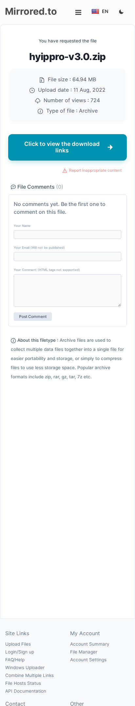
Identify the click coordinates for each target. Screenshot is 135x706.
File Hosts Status (23, 683)
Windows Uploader (25, 667)
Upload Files (18, 644)
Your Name (22, 225)
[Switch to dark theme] (121, 12)
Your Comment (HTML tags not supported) (47, 270)
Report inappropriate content (95, 170)
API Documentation (25, 691)
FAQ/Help (15, 659)
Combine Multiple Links (29, 675)
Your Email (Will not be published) (39, 247)
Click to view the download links (62, 147)
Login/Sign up (19, 651)
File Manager (83, 651)
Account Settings (88, 659)
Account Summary (89, 644)
